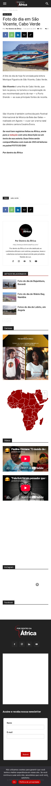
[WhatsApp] (11, 34)
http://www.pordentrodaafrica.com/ (25, 245)
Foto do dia (13, 10)
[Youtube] (37, 261)
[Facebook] (5, 34)
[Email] (24, 34)
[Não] (47, 776)
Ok (14, 782)
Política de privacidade (29, 782)
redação (13, 135)
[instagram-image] (14, 584)
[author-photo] (25, 237)
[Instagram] (20, 261)
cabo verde (14, 198)
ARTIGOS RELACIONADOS (15, 274)
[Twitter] (31, 261)
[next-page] (8, 320)
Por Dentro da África (13, 29)
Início (5, 10)
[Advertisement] (25, 105)
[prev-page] (4, 320)
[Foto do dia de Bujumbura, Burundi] (9, 284)
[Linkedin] (18, 34)
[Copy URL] (30, 34)
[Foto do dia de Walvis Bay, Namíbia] (9, 297)
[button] (4, 3)
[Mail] (25, 261)
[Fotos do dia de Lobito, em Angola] (9, 310)
